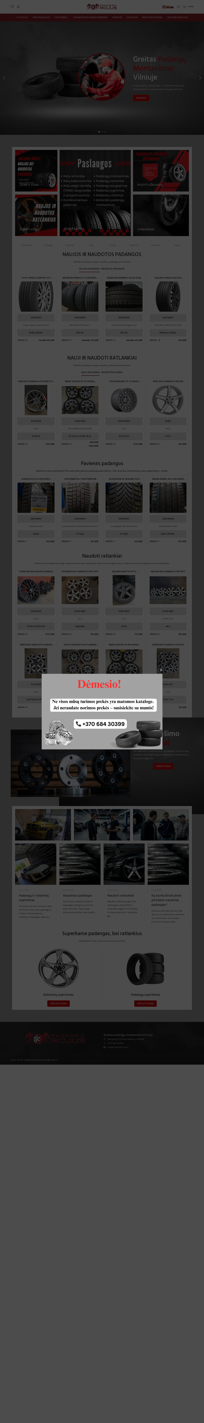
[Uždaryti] (161, 670)
